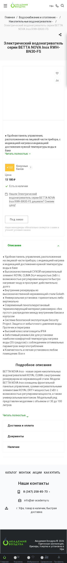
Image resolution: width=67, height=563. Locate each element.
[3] (13, 129)
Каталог (11, 472)
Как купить (52, 472)
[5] (20, 129)
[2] (10, 129)
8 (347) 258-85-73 (35, 491)
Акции (37, 472)
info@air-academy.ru (36, 500)
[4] (16, 129)
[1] (6, 129)
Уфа (51, 6)
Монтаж (25, 472)
